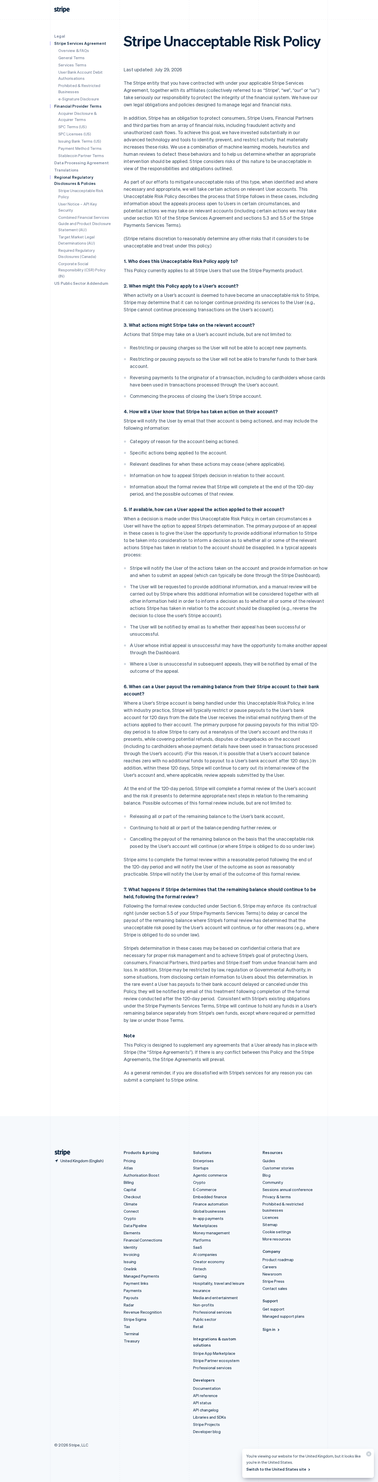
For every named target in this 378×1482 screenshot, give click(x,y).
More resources (277, 1239)
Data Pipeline (135, 1225)
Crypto (130, 1218)
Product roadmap (278, 1259)
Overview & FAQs (73, 50)
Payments (133, 1290)
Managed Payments (141, 1276)
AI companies (205, 1254)
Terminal (131, 1333)
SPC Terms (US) (72, 126)
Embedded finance (210, 1196)
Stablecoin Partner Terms (81, 155)
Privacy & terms (277, 1196)
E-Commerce (205, 1189)
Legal (59, 36)
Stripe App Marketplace (214, 1353)
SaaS (197, 1247)
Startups (201, 1167)
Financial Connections (143, 1240)
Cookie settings (277, 1231)
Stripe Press (273, 1281)
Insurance (201, 1290)
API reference (205, 1395)
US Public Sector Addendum (81, 283)
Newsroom (272, 1274)
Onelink (130, 1268)
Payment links (136, 1283)
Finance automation (210, 1204)
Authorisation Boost (141, 1175)
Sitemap (270, 1224)
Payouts (131, 1297)
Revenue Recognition (143, 1312)
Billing (129, 1182)
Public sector (205, 1319)
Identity (131, 1247)
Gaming (200, 1276)
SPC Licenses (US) (74, 133)
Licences (271, 1217)
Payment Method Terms (80, 148)
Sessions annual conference (288, 1189)
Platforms (202, 1240)
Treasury (132, 1340)
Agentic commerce (210, 1175)
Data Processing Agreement (81, 162)
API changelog (206, 1409)
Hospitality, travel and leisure (218, 1283)
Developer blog (207, 1431)
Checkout (132, 1196)
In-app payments (208, 1218)
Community (273, 1182)
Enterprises (203, 1160)
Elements (132, 1232)
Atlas (128, 1167)
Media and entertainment (215, 1297)
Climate (130, 1204)
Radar (129, 1304)
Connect (131, 1211)
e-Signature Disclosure (78, 98)
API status (202, 1402)
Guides (269, 1160)
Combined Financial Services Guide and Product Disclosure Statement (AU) (84, 223)
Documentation (207, 1388)
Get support (273, 1309)
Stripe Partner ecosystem (216, 1360)
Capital (130, 1189)
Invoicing (131, 1254)
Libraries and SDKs (209, 1417)
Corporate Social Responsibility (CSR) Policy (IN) (82, 270)
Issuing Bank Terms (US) (79, 141)
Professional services (212, 1312)
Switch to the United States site (276, 1469)
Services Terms (72, 64)
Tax (127, 1326)
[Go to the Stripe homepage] (60, 1152)
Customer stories (278, 1167)
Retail (198, 1326)
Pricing (130, 1160)
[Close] (368, 1455)
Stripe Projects (206, 1424)
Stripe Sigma (135, 1319)
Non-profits (203, 1304)
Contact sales (275, 1288)
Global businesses (209, 1211)
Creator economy (208, 1261)
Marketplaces (205, 1225)
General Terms (71, 57)
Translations (66, 170)
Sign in (269, 1329)
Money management (211, 1232)
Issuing (130, 1261)
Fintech (199, 1268)
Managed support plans (283, 1316)
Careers (270, 1266)
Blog (267, 1175)
